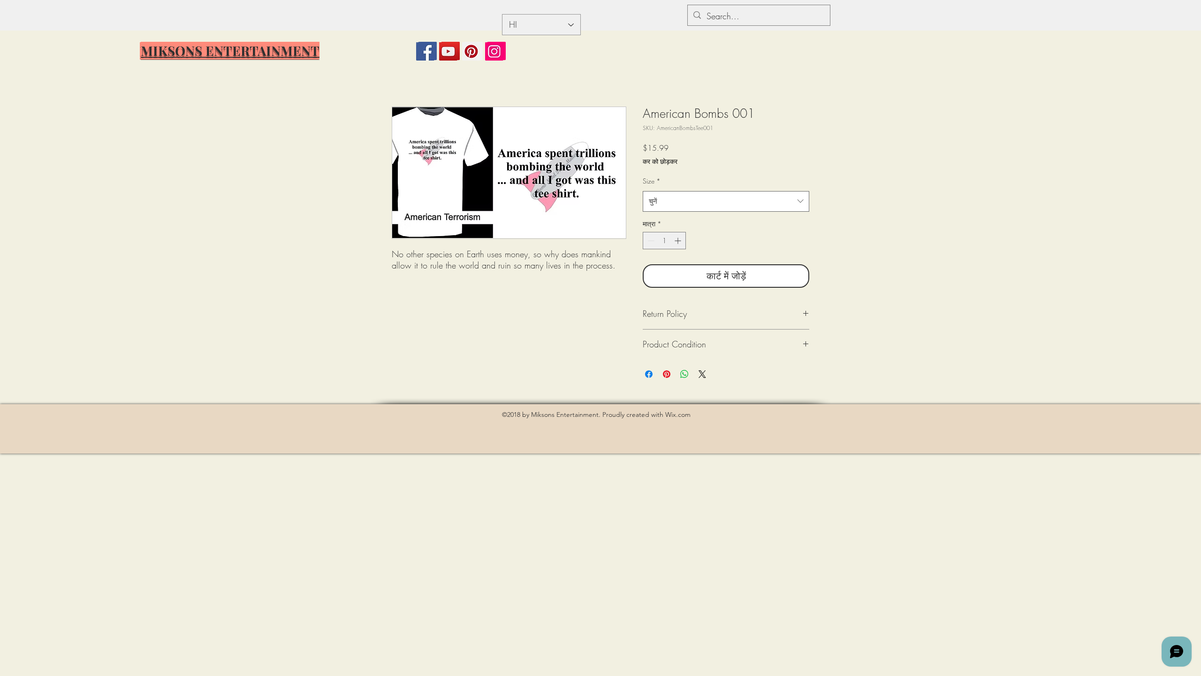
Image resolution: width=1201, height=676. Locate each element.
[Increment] (678, 240)
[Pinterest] (471, 51)
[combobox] (726, 201)
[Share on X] (702, 374)
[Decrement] (650, 240)
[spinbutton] (664, 240)
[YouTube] (448, 51)
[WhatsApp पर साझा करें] (684, 374)
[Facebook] (425, 51)
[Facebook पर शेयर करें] (648, 374)
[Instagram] (494, 51)
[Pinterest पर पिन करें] (666, 374)
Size (652, 181)
